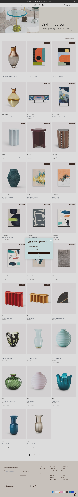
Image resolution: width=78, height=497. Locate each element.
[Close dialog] (51, 240)
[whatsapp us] (75, 494)
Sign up (39, 253)
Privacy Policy (39, 256)
